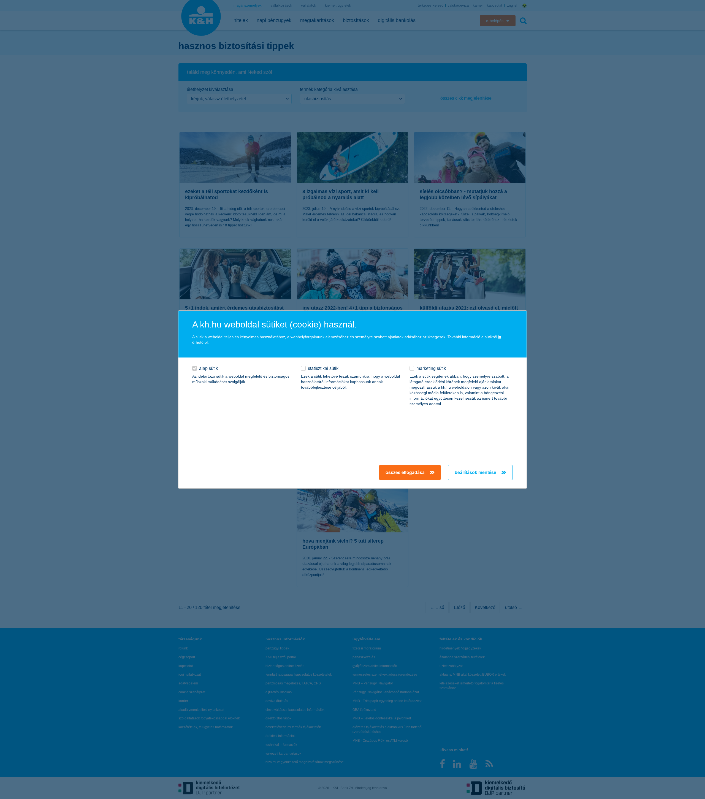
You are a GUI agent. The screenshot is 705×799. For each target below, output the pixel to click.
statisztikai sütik (323, 368)
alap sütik (208, 368)
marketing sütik (431, 368)
